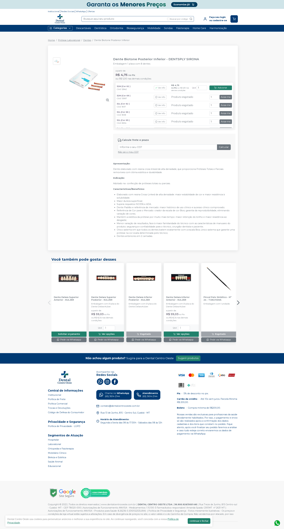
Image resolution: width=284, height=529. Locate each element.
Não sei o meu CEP (128, 152)
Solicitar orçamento (69, 334)
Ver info (161, 88)
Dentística (100, 28)
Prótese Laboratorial (69, 40)
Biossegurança (135, 28)
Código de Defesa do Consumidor (66, 412)
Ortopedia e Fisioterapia (61, 448)
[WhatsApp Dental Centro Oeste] (100, 381)
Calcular (224, 147)
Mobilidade (153, 28)
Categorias (60, 28)
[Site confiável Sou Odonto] (95, 493)
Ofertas (91, 11)
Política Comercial (57, 403)
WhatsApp (81, 11)
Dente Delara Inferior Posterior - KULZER (140, 298)
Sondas (168, 28)
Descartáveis (83, 28)
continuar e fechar (199, 521)
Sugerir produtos (188, 358)
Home (51, 40)
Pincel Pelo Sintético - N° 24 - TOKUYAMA (217, 298)
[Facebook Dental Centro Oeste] (114, 381)
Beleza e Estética (57, 457)
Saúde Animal (55, 462)
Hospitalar (53, 439)
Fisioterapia (182, 28)
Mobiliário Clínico (57, 453)
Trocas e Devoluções (59, 408)
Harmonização (218, 28)
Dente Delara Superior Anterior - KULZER (66, 298)
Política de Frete (57, 399)
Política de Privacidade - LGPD (64, 426)
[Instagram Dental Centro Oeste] (107, 381)
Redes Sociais (67, 11)
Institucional (53, 11)
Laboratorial (54, 444)
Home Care (199, 28)
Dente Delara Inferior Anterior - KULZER (178, 298)
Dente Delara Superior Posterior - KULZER (103, 298)
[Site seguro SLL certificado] (63, 493)
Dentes (87, 40)
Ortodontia (116, 28)
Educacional (54, 466)
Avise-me (226, 97)
